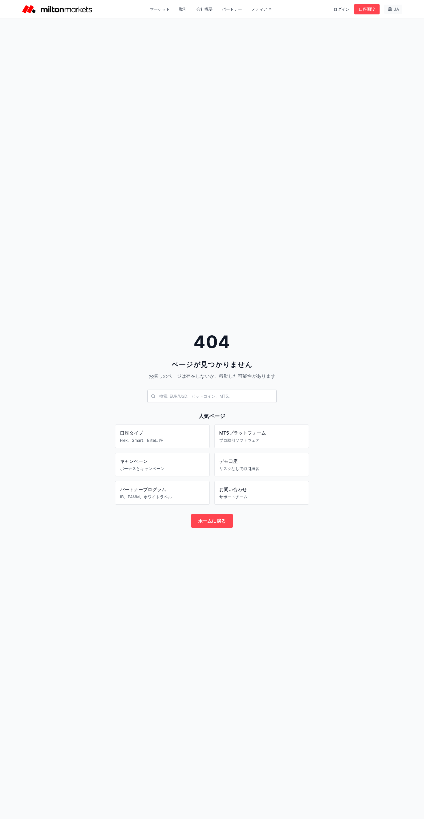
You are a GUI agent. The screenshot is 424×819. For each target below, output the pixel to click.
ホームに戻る (212, 521)
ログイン (341, 9)
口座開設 (367, 9)
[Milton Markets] (57, 9)
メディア (259, 9)
